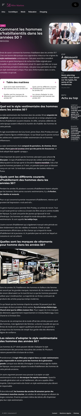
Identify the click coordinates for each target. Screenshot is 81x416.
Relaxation (74, 126)
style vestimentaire (8, 58)
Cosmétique (74, 105)
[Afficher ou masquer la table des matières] (42, 82)
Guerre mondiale (42, 163)
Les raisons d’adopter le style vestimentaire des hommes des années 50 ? (43, 96)
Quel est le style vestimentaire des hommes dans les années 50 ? (16, 88)
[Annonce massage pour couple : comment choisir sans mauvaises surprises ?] (65, 133)
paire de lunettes (17, 149)
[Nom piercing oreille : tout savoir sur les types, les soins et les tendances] (71, 65)
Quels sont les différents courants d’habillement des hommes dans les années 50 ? (44, 88)
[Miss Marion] (15, 4)
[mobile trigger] (4, 4)
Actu (2, 25)
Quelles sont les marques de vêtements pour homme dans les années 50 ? (15, 96)
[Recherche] (75, 4)
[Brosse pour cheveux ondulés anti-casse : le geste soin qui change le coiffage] (65, 112)
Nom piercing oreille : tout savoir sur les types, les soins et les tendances (70, 80)
